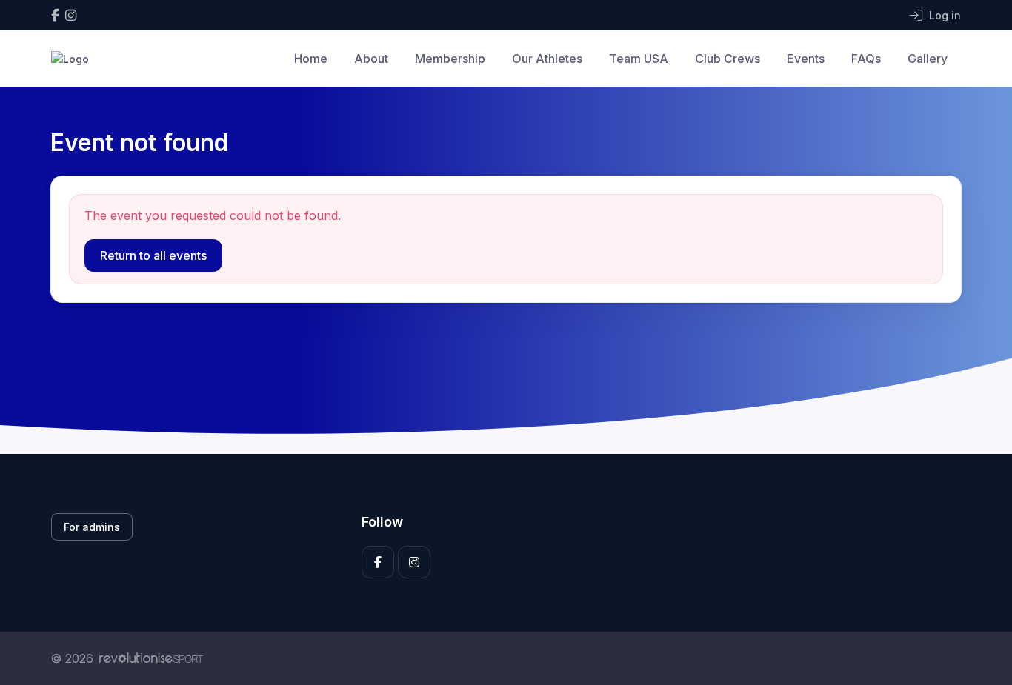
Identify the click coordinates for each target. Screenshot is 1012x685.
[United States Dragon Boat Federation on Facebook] (55, 15)
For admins (92, 527)
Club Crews (727, 58)
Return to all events (153, 255)
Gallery (928, 58)
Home (310, 58)
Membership (450, 58)
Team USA (638, 58)
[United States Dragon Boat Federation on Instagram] (70, 15)
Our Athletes (547, 58)
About (371, 58)
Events (806, 58)
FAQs (866, 58)
